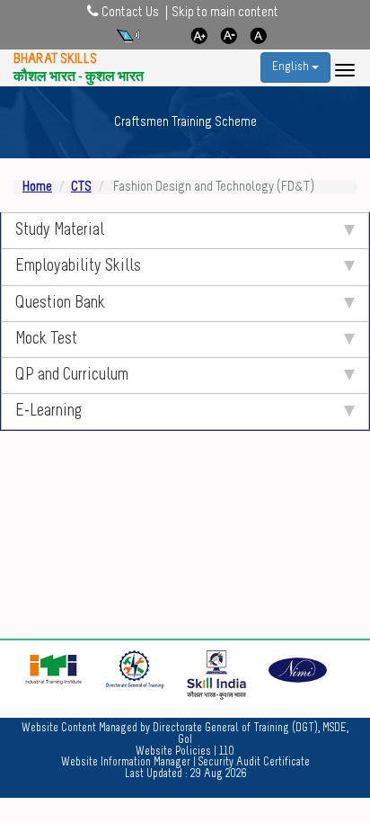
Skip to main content (225, 12)
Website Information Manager (125, 762)
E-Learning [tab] (48, 411)
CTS (81, 187)
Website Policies (173, 751)
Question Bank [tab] (60, 303)
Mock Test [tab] (46, 339)
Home (37, 187)
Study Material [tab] (59, 230)
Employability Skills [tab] (78, 266)
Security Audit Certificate (254, 762)
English (292, 67)
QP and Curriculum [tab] (71, 375)
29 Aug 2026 (218, 774)
